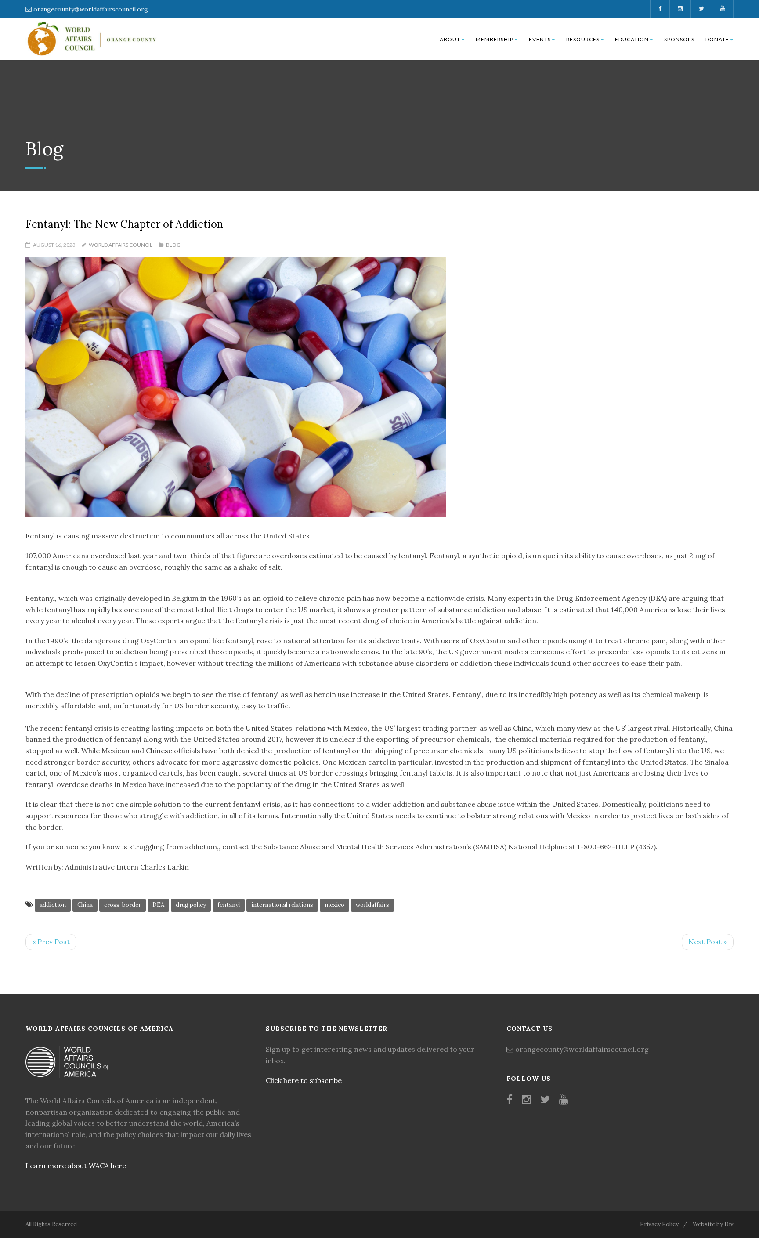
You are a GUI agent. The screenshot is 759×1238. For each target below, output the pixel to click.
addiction (53, 905)
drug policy (191, 905)
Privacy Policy (659, 1224)
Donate (717, 39)
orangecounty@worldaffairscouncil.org (90, 9)
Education (632, 39)
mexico (334, 905)
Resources (583, 39)
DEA (158, 905)
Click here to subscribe (304, 1080)
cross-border (122, 905)
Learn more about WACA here (75, 1165)
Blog (173, 245)
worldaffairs (372, 905)
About (450, 39)
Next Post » (707, 941)
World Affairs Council (120, 245)
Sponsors (679, 39)
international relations (282, 905)
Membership (494, 39)
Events (540, 39)
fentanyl (228, 905)
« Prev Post (51, 941)
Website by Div (713, 1224)
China (85, 905)
